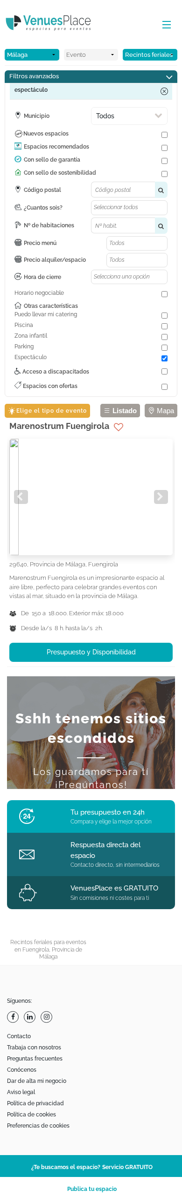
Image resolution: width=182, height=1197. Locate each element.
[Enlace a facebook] (14, 1017)
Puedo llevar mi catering (45, 314)
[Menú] (164, 25)
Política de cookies (31, 1114)
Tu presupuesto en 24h (107, 812)
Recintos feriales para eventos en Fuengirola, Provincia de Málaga (48, 949)
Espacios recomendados (56, 146)
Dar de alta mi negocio (36, 1081)
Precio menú (40, 243)
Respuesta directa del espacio (105, 850)
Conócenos (21, 1070)
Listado (124, 411)
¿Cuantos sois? (43, 207)
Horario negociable (39, 293)
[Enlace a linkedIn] (31, 1017)
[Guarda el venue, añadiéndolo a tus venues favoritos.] (118, 427)
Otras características (51, 306)
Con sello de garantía (52, 159)
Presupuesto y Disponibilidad (91, 652)
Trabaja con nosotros (34, 1047)
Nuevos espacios (46, 133)
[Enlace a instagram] (48, 1017)
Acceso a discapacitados (55, 371)
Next (161, 497)
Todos (105, 116)
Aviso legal (21, 1092)
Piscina (23, 325)
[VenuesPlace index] (56, 24)
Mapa (164, 411)
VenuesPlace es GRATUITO (114, 888)
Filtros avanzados (34, 76)
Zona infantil (30, 336)
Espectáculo (30, 357)
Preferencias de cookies (38, 1125)
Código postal (42, 190)
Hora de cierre (42, 277)
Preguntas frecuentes (35, 1058)
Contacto (19, 1036)
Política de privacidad (35, 1103)
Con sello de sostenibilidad (60, 173)
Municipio (36, 116)
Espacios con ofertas (49, 386)
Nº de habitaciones (49, 225)
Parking (24, 346)
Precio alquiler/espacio (55, 260)
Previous (21, 497)
